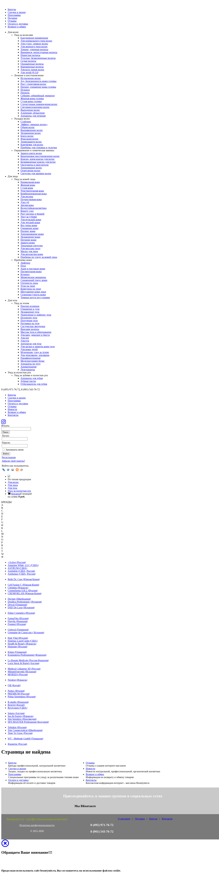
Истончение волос (31, 78)
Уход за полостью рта (19, 490)
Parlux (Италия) (16, 690)
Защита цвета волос (31, 153)
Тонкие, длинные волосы (34, 49)
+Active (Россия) (17, 562)
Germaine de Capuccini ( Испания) (26, 632)
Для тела (12, 488)
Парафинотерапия (30, 358)
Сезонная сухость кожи (33, 294)
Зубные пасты (28, 381)
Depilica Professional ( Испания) (25, 601)
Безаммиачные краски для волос (38, 162)
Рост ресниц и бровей (32, 213)
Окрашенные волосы (32, 63)
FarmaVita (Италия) (18, 618)
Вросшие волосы (30, 329)
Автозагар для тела (31, 343)
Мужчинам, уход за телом (35, 352)
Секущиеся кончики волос (35, 107)
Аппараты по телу (31, 363)
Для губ (25, 202)
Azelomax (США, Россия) (21, 573)
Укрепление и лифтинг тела (36, 314)
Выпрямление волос (32, 130)
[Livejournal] (3, 470)
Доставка (140, 818)
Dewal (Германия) (17, 604)
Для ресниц (27, 196)
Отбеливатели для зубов (34, 384)
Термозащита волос (31, 141)
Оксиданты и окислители (35, 164)
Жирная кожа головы (32, 98)
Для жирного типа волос (34, 46)
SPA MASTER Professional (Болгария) (28, 722)
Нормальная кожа (30, 182)
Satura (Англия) (16, 713)
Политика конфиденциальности (37, 825)
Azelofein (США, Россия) (21, 571)
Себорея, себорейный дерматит (38, 95)
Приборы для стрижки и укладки (39, 147)
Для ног (25, 337)
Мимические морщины (33, 277)
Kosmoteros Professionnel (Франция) (27, 655)
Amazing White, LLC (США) (23, 565)
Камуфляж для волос (32, 144)
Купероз (25, 274)
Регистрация (9, 457)
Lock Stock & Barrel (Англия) (23, 663)
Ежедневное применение (34, 38)
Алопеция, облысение (33, 113)
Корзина (15, 493)
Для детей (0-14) (29, 72)
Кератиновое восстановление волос (40, 156)
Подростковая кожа (31, 199)
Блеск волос (27, 136)
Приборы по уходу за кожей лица (39, 257)
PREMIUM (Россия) (18, 693)
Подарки (12, 18)
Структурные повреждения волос (39, 104)
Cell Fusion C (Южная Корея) (23, 584)
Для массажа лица (30, 248)
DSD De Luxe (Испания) (21, 607)
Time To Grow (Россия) (20, 733)
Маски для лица (29, 251)
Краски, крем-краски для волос (38, 159)
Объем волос (28, 127)
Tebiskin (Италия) (17, 727)
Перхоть (25, 92)
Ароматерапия (28, 366)
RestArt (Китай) (16, 705)
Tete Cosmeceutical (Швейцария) (25, 730)
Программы (14, 15)
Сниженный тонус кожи (34, 280)
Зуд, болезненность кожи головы (38, 81)
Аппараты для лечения (33, 115)
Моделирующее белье (32, 361)
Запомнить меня (14, 449)
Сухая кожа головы (31, 101)
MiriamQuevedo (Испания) (22, 671)
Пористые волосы (30, 55)
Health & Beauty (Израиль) (22, 643)
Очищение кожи (29, 228)
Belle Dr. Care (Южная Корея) (24, 579)
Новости (12, 409)
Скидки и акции (17, 12)
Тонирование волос (31, 167)
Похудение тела (29, 320)
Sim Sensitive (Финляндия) (22, 719)
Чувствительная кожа (32, 190)
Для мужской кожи (31, 219)
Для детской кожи (30, 222)
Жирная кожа (28, 185)
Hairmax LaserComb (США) (23, 640)
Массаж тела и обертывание (36, 332)
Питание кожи (28, 239)
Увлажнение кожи (30, 237)
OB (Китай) (14, 685)
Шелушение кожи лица (33, 291)
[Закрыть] (5, 845)
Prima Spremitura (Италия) (22, 696)
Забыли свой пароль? (13, 461)
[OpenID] (21, 470)
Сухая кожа (27, 188)
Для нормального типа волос (36, 40)
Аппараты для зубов (32, 378)
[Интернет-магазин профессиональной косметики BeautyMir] (9, 476)
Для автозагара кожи (32, 254)
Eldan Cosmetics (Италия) (21, 613)
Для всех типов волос (32, 69)
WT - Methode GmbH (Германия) (25, 738)
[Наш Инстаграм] (3, 422)
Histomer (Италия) (17, 646)
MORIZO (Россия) (18, 674)
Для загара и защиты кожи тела (38, 346)
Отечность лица (29, 283)
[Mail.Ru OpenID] (8, 470)
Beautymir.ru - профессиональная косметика (37, 819)
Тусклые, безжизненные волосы (38, 58)
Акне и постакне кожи (33, 268)
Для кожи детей (29, 349)
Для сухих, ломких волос (34, 43)
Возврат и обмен (17, 26)
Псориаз (25, 89)
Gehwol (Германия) (18, 629)
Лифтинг (25, 262)
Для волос (13, 482)
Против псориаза (30, 306)
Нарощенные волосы (32, 66)
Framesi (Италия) (17, 624)
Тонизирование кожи (32, 234)
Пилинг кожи (28, 231)
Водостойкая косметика (33, 208)
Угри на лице (28, 286)
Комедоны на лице (31, 288)
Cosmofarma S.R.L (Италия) (23, 590)
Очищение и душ (30, 309)
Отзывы (12, 21)
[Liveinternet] (12, 470)
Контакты (13, 415)
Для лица (13, 485)
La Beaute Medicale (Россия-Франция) (28, 660)
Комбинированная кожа (34, 193)
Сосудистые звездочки (33, 326)
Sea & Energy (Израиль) (20, 716)
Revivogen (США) (17, 707)
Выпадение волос (30, 110)
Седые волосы (28, 61)
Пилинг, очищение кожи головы (38, 87)
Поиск (5, 432)
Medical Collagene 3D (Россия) (24, 668)
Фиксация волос (29, 138)
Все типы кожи (29, 225)
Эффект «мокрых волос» (34, 124)
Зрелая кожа (27, 205)
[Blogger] (17, 470)
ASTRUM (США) (17, 568)
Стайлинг (26, 121)
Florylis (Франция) (18, 621)
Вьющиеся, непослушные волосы (39, 52)
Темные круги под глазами (35, 297)
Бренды (12, 9)
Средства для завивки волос (36, 173)
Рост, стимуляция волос (33, 84)
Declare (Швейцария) (19, 598)
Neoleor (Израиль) (17, 680)
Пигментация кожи (31, 271)
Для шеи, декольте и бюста (35, 335)
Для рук (25, 340)
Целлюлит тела (29, 317)
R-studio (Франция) (18, 702)
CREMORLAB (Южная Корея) (24, 593)
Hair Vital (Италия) (18, 638)
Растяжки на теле (30, 323)
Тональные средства (32, 245)
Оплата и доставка (18, 23)
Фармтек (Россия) (17, 744)
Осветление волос (30, 170)
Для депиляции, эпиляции (35, 355)
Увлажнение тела (30, 312)
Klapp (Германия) (17, 652)
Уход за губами (29, 216)
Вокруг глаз (27, 211)
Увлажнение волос (31, 133)
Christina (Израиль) (18, 587)
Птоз (23, 265)
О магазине (124, 818)
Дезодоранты (28, 369)
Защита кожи (28, 242)
